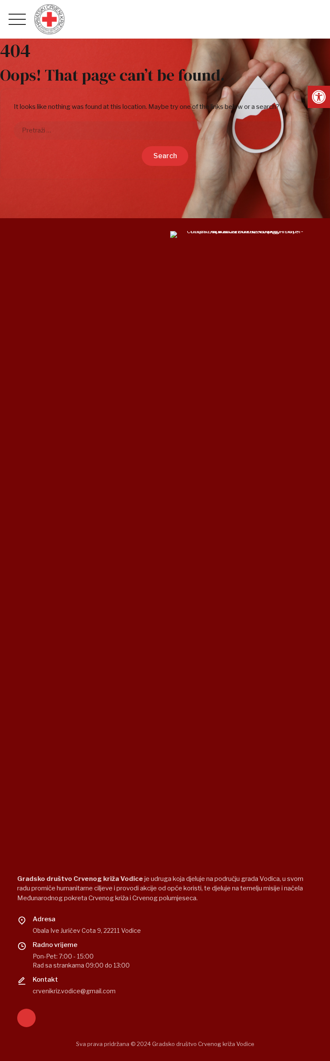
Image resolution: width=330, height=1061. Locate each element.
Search (165, 156)
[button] (319, 97)
